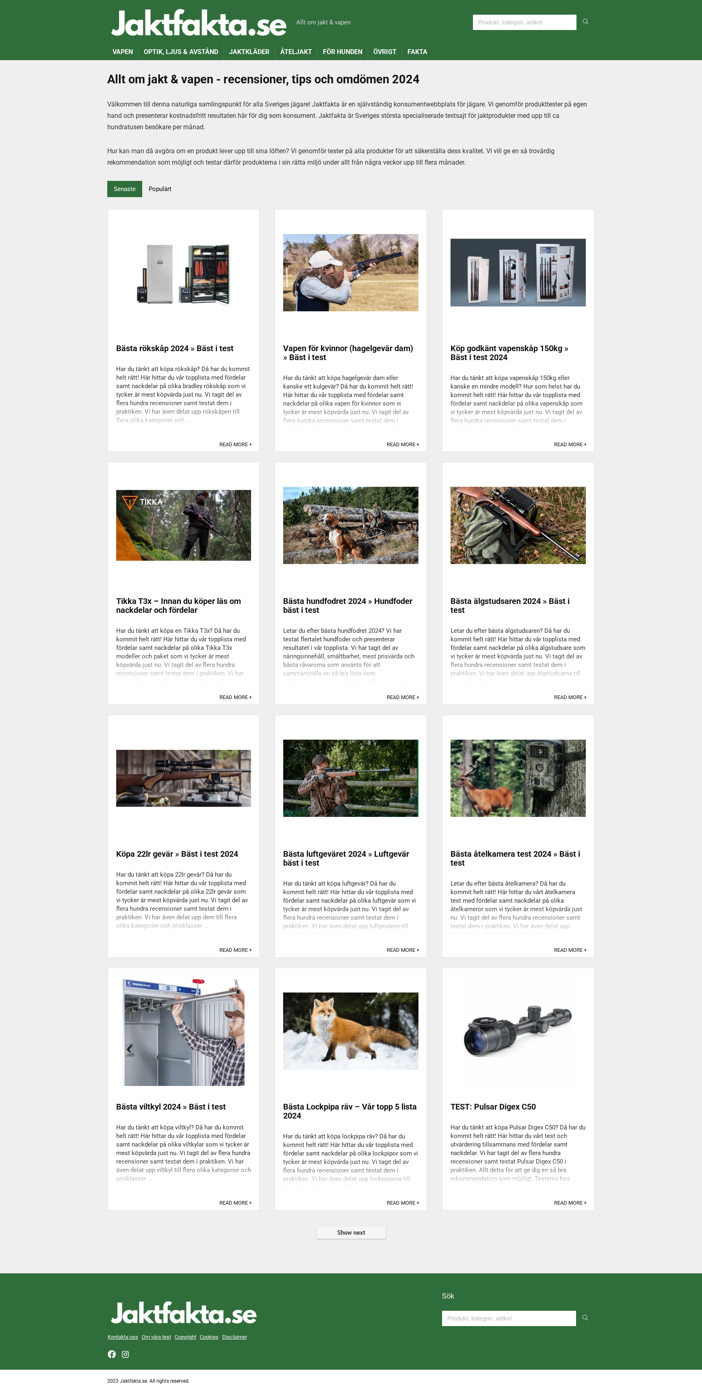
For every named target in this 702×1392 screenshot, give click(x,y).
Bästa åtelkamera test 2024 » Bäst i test (515, 858)
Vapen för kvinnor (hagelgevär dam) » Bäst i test (348, 352)
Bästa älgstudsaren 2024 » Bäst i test (510, 605)
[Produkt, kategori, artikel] (585, 22)
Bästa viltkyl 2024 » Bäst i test (171, 1107)
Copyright (185, 1337)
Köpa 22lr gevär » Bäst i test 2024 (177, 854)
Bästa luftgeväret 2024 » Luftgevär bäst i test (346, 858)
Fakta (417, 52)
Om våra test (156, 1337)
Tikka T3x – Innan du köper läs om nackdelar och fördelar (178, 605)
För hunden (342, 52)
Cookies (209, 1337)
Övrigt (384, 52)
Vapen (123, 52)
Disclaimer (234, 1337)
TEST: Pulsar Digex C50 (493, 1107)
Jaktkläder (249, 52)
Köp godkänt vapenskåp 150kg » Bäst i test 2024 (509, 352)
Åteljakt (296, 52)
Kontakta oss (123, 1337)
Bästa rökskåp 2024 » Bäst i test (175, 348)
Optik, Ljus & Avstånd (181, 52)
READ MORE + (235, 444)
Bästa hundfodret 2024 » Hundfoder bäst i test (347, 605)
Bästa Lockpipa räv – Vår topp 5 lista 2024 (350, 1111)
